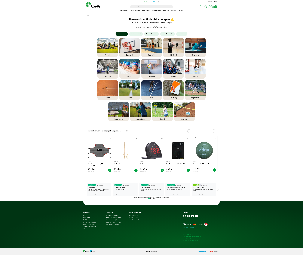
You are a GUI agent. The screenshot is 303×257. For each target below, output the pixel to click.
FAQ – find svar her (133, 215)
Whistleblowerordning (88, 229)
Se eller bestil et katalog (112, 215)
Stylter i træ (118, 164)
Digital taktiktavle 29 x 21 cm (176, 164)
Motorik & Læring (124, 10)
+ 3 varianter (196, 166)
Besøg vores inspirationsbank (113, 217)
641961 (89, 162)
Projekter (181, 10)
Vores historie (86, 217)
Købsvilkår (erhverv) (134, 220)
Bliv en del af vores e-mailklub (113, 222)
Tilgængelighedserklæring (89, 227)
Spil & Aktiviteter (135, 10)
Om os (85, 215)
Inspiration (174, 10)
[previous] (188, 130)
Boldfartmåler (145, 164)
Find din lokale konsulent (89, 222)
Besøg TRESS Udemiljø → (90, 224)
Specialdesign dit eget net (112, 224)
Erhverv (215, 2)
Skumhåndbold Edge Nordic (203, 164)
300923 (168, 162)
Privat (210, 2)
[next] (213, 130)
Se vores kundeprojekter (112, 220)
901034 (116, 162)
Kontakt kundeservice (88, 220)
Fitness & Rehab (156, 10)
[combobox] (150, 7)
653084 (142, 162)
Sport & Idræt (146, 10)
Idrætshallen (166, 10)
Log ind (203, 7)
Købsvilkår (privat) (133, 217)
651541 (194, 162)
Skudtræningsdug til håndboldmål (95, 165)
